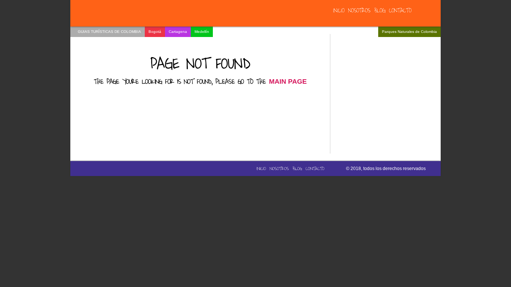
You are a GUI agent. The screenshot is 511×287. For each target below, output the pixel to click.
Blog (379, 11)
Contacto (400, 11)
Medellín (202, 32)
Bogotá (155, 32)
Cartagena (178, 32)
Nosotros (359, 11)
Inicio (339, 11)
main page (288, 81)
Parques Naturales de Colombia (409, 32)
